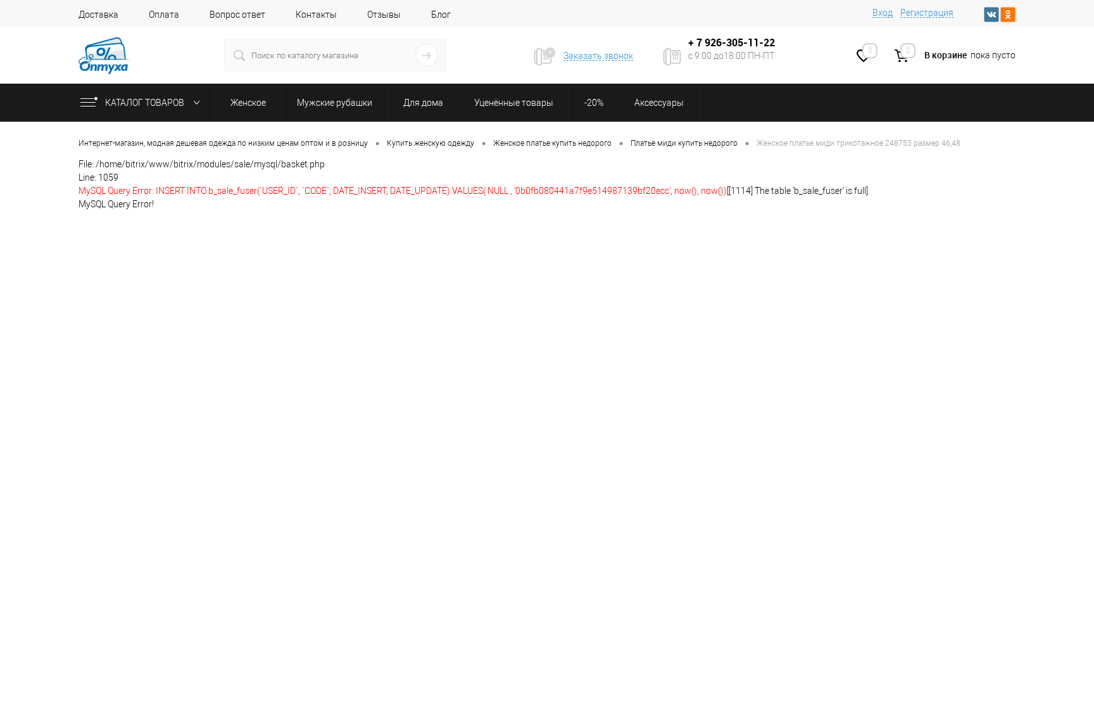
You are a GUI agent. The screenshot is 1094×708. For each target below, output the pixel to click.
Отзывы (384, 15)
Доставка (98, 15)
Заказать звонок (598, 56)
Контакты (316, 15)
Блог (441, 15)
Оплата (164, 15)
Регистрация (926, 13)
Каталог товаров (145, 103)
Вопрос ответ (237, 15)
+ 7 (696, 42)
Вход (882, 13)
